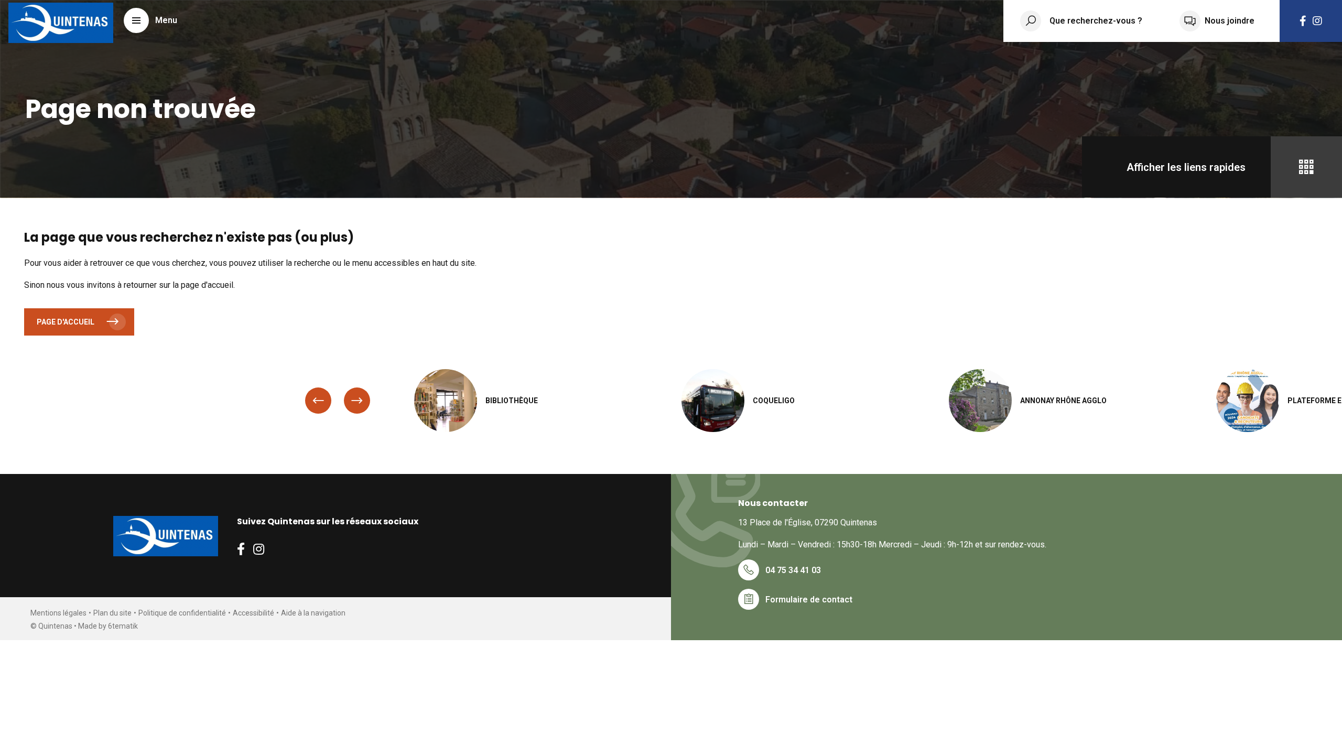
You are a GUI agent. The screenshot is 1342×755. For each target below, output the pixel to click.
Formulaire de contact (808, 600)
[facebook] (1302, 21)
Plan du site (112, 613)
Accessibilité (253, 613)
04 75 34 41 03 (793, 570)
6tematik (123, 626)
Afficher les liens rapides (1186, 167)
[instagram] (1317, 21)
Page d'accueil (65, 322)
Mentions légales (58, 613)
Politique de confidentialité (182, 613)
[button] (150, 20)
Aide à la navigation (313, 613)
